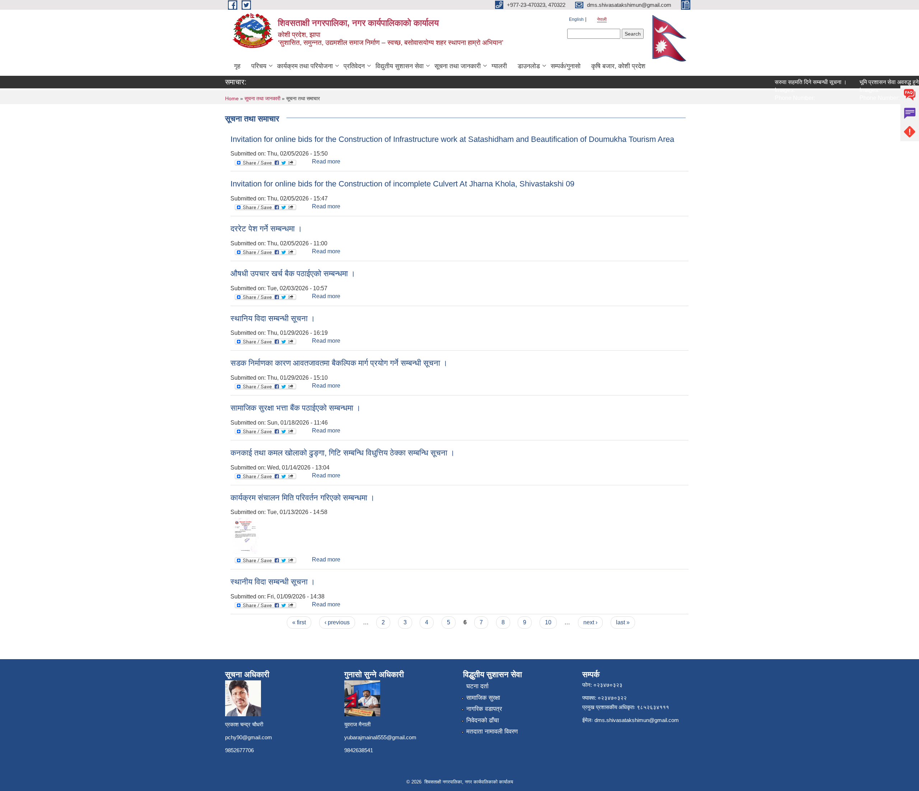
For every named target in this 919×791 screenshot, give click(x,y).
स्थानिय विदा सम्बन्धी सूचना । (272, 318)
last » (623, 622)
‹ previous (337, 622)
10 (548, 622)
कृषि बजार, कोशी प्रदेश (618, 66)
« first (299, 622)
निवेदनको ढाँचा (482, 720)
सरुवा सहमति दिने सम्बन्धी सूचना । (801, 82)
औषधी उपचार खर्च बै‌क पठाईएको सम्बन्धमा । (292, 273)
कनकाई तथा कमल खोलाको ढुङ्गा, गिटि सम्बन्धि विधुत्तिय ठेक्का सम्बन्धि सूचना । (342, 452)
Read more (326, 161)
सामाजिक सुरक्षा (483, 697)
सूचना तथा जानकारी (457, 66)
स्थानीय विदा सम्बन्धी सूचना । (272, 581)
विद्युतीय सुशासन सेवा (399, 66)
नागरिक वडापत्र (484, 709)
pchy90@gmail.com (248, 737)
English (576, 19)
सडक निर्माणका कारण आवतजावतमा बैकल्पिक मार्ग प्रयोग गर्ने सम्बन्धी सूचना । (339, 363)
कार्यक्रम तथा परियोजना (305, 66)
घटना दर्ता (477, 686)
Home (232, 98)
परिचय (258, 66)
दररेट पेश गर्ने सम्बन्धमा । (266, 228)
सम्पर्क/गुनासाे (565, 66)
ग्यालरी (499, 66)
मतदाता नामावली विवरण (492, 731)
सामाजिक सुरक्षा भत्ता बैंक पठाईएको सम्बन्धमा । (295, 407)
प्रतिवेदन (354, 66)
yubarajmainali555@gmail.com (380, 737)
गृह (237, 66)
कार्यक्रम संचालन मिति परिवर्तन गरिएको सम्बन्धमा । (302, 497)
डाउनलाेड (529, 66)
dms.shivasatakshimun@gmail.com (636, 720)
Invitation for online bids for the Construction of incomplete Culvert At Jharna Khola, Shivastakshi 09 (402, 183)
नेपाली (602, 19)
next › (590, 622)
